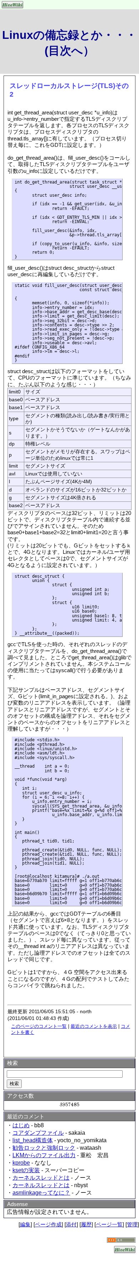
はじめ (21, 1125)
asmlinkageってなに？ (41, 1193)
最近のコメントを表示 (94, 1026)
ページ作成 (48, 1224)
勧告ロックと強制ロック (43, 1148)
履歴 (86, 1224)
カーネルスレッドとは (41, 1178)
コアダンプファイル (38, 1133)
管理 (132, 1224)
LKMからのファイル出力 (44, 1155)
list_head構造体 (32, 1140)
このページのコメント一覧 (39, 1026)
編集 (25, 1224)
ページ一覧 (109, 1224)
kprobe (21, 1163)
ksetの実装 (26, 1170)
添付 (71, 1224)
